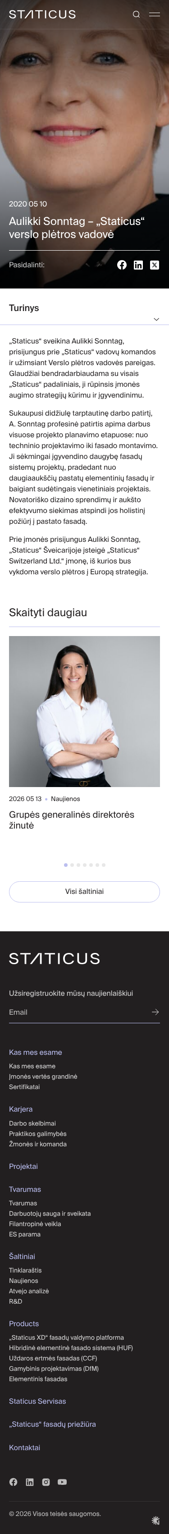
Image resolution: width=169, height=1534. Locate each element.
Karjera (20, 1109)
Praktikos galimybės (38, 1133)
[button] (66, 865)
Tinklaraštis (25, 1270)
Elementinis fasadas (38, 1379)
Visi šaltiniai (84, 892)
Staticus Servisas (37, 1401)
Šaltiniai (22, 1257)
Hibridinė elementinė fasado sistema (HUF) (71, 1347)
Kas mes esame (35, 1053)
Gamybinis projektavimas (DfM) (54, 1368)
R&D (16, 1301)
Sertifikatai (24, 1086)
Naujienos (23, 1280)
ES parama (25, 1234)
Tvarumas (25, 1190)
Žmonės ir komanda (38, 1144)
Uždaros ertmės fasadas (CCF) (53, 1358)
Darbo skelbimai (32, 1123)
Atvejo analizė (29, 1291)
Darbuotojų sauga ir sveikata (50, 1213)
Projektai (23, 1167)
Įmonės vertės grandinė (43, 1076)
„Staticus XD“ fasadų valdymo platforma (66, 1337)
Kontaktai (24, 1448)
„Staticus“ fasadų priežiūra (53, 1424)
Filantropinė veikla (35, 1223)
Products (24, 1324)
